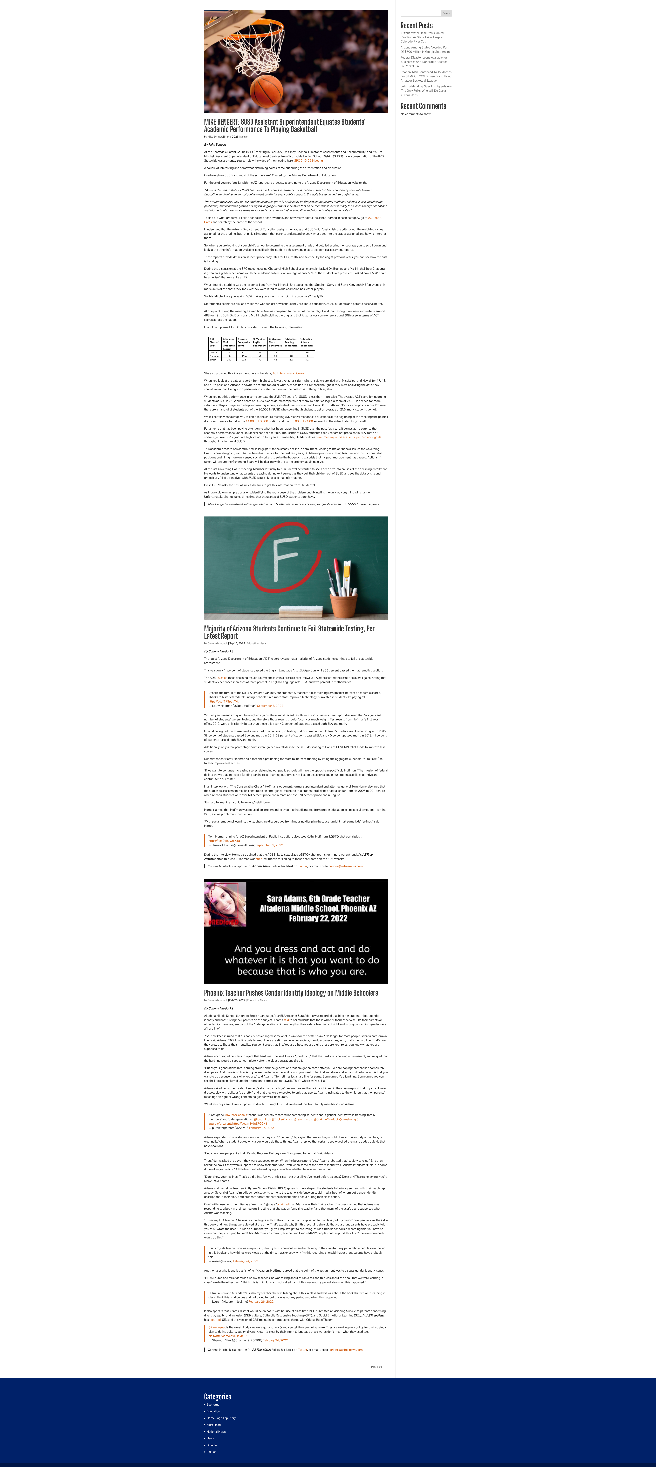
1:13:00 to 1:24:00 (301, 421)
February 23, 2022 (261, 1128)
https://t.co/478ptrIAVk (223, 701)
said (286, 1020)
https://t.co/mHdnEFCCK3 (249, 1123)
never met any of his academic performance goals (348, 437)
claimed (283, 1204)
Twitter (302, 866)
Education (253, 643)
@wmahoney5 (348, 1119)
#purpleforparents (220, 1123)
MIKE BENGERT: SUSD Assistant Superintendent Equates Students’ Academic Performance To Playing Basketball (285, 125)
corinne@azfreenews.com (346, 866)
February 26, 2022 (261, 1301)
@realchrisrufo (303, 1119)
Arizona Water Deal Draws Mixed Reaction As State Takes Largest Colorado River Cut (422, 37)
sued (259, 859)
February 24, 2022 (245, 1261)
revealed (221, 678)
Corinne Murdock (218, 643)
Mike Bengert (215, 136)
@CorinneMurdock (326, 1119)
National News (216, 1432)
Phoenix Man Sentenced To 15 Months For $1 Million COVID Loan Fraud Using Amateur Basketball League (426, 76)
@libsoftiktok (262, 1119)
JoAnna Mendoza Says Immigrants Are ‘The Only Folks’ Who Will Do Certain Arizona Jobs (426, 90)
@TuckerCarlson (282, 1119)
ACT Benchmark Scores (288, 373)
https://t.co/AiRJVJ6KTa (224, 841)
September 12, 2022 (269, 845)
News (263, 643)
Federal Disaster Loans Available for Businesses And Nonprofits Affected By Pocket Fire (424, 61)
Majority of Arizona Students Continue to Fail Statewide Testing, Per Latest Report (289, 632)
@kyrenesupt (217, 1327)
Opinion (244, 136)
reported (215, 1320)
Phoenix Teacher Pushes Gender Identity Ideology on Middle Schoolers (291, 992)
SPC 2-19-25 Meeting (308, 160)
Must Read (214, 1425)
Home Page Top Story (221, 1418)
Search (446, 13)
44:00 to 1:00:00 (257, 421)
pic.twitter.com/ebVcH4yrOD (227, 1336)
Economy (213, 1404)
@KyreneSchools (235, 1115)
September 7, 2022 (270, 706)
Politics (211, 1452)
